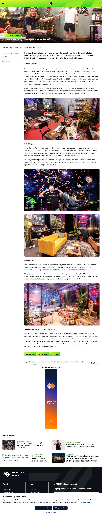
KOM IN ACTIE (42, 354)
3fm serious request (36, 362)
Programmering (8, 489)
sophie (82, 362)
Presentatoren (7, 492)
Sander (53, 362)
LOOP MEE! (54, 354)
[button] (3, 3)
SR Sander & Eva (63, 362)
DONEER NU (30, 354)
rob (35, 364)
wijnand (47, 362)
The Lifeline (74, 362)
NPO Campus (35, 492)
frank (31, 364)
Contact (33, 489)
